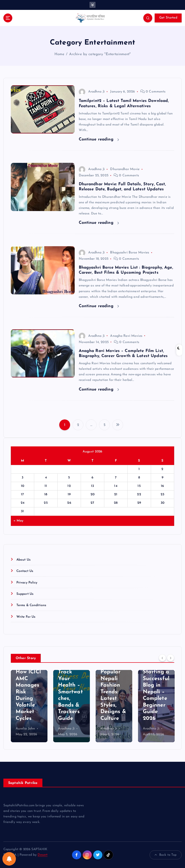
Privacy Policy (27, 582)
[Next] (170, 657)
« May (18, 520)
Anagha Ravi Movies (126, 336)
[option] (29, 706)
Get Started (168, 17)
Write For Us (26, 616)
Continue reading (97, 139)
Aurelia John (25, 728)
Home (59, 54)
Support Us (24, 594)
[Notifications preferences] (9, 859)
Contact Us (24, 571)
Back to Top (168, 854)
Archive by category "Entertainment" (100, 54)
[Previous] (162, 657)
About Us (23, 559)
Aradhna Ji (96, 91)
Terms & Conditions (31, 605)
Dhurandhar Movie (124, 169)
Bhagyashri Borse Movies (129, 252)
